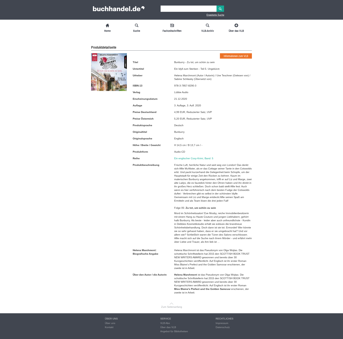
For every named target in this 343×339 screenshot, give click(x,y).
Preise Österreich (143, 118)
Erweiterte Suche (215, 15)
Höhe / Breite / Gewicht (147, 145)
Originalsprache (142, 138)
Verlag (136, 92)
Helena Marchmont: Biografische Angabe (145, 252)
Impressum (222, 323)
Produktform (140, 151)
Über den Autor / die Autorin (150, 274)
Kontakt (109, 327)
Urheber (137, 75)
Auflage (137, 105)
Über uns (110, 323)
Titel (135, 62)
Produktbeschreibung (146, 165)
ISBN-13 (137, 85)
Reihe (136, 158)
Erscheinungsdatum (145, 98)
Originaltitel (140, 131)
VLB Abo (165, 323)
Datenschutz (223, 327)
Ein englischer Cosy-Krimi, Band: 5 (193, 158)
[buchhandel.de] (119, 9)
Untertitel (138, 68)
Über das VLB (168, 327)
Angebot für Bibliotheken (174, 331)
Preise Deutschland (144, 112)
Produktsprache (142, 125)
